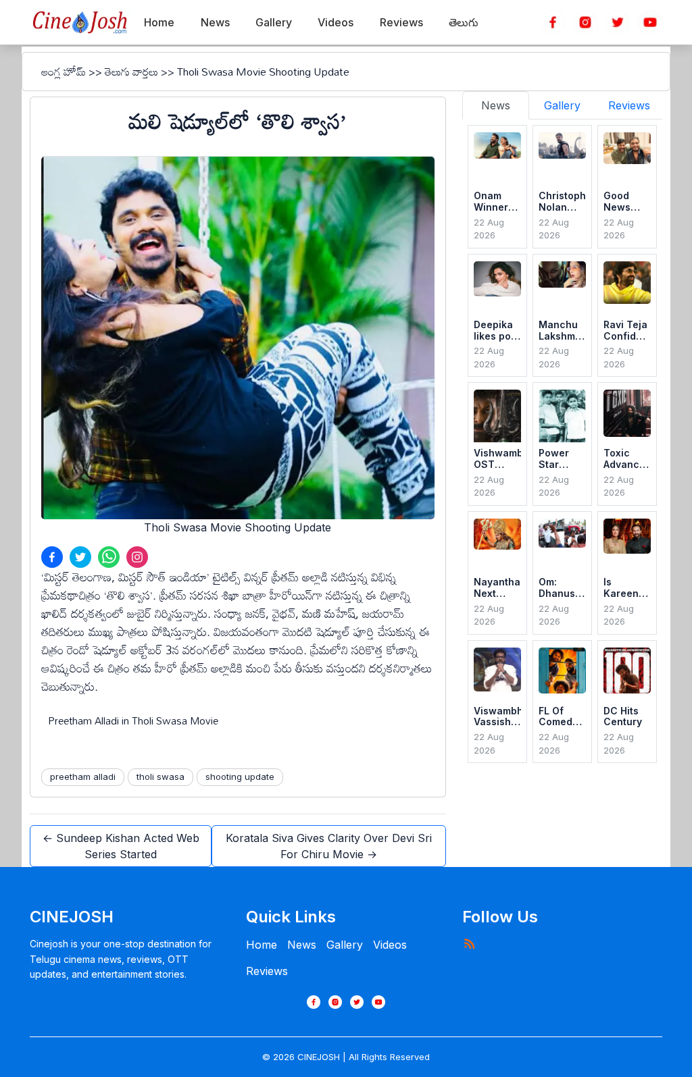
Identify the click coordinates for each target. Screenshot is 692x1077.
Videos (390, 944)
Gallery (344, 944)
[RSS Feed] (469, 943)
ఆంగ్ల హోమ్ (63, 71)
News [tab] (495, 105)
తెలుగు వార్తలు (131, 71)
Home (261, 944)
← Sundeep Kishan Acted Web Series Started (121, 846)
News (301, 944)
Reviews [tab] (629, 105)
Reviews (267, 971)
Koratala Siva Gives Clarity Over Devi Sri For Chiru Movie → (329, 846)
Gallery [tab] (562, 105)
